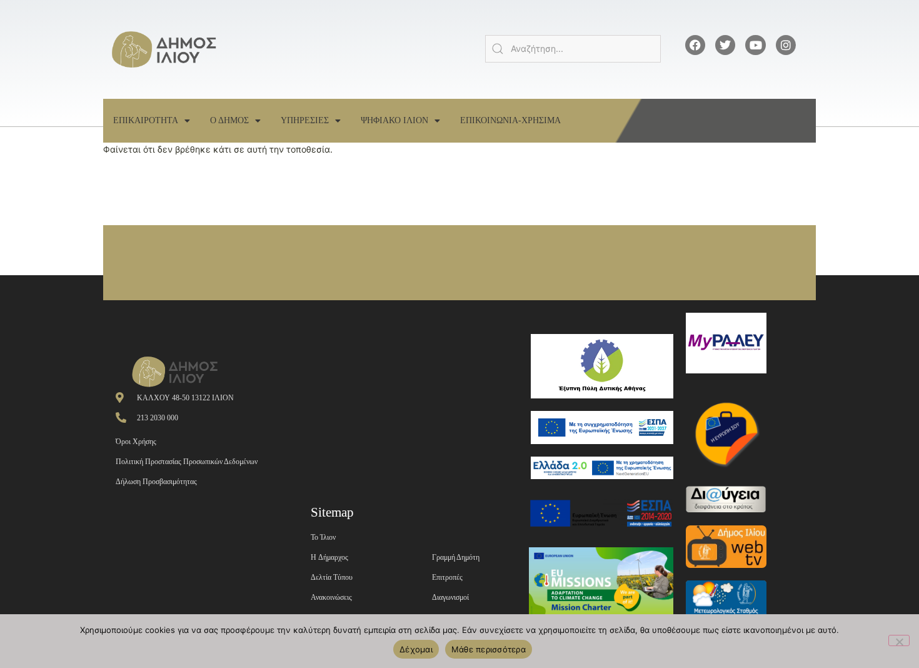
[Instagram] (786, 45)
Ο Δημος (229, 120)
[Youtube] (755, 45)
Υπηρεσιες (305, 120)
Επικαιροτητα (145, 120)
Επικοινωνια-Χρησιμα (510, 120)
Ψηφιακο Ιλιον (394, 120)
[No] (899, 640)
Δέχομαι (416, 649)
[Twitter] (725, 45)
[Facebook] (695, 45)
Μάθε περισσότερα (488, 649)
